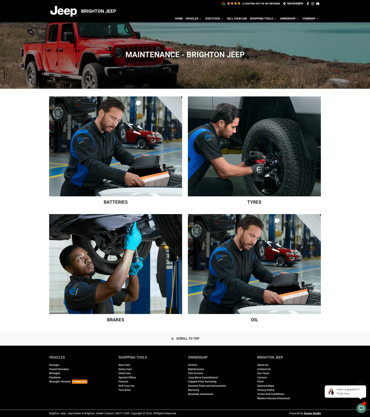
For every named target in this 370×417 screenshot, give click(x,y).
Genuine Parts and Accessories (207, 385)
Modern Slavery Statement (273, 398)
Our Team (263, 373)
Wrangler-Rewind (59, 381)
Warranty (193, 390)
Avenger (54, 365)
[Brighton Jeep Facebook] (308, 3)
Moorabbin (295, 3)
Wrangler (54, 373)
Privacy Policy (265, 390)
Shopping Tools (261, 18)
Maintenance (196, 369)
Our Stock (212, 18)
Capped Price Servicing (202, 381)
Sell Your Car (237, 18)
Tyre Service (195, 373)
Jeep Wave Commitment (203, 377)
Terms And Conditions (270, 394)
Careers (262, 377)
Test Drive (125, 390)
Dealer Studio (312, 413)
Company (309, 18)
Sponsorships (265, 385)
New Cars (124, 365)
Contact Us (264, 369)
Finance (123, 381)
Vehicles (192, 18)
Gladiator (55, 377)
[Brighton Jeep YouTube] (318, 3)
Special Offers (127, 377)
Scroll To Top (187, 338)
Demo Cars (125, 369)
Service (192, 365)
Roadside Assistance (201, 394)
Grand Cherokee (59, 369)
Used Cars (125, 373)
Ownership (288, 18)
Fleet (260, 381)
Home (179, 18)
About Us (262, 365)
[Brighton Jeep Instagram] (313, 3)
